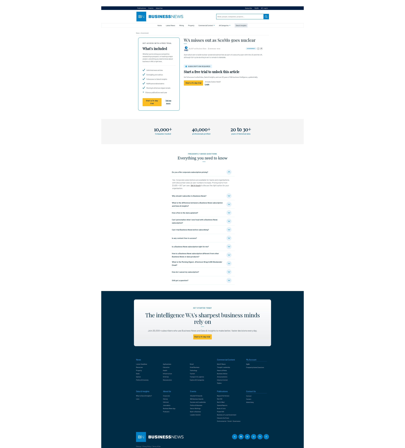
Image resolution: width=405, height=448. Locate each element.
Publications (141, 8)
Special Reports (222, 405)
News (138, 33)
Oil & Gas (166, 377)
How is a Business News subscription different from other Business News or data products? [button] (195, 255)
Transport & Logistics (197, 377)
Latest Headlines (141, 364)
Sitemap (138, 446)
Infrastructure (167, 373)
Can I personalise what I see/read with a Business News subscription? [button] (194, 221)
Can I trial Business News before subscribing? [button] (190, 229)
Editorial (166, 402)
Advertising (250, 402)
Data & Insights (241, 25)
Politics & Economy (142, 380)
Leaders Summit (195, 415)
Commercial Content (205, 25)
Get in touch (196, 185)
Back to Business (195, 412)
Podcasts (166, 412)
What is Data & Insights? (144, 396)
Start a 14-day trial (152, 101)
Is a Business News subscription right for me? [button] (190, 246)
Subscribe (248, 8)
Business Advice (222, 373)
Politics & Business (196, 405)
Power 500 (220, 412)
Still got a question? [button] (180, 280)
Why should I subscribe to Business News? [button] (189, 196)
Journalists (166, 405)
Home (159, 25)
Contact (249, 396)
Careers (248, 399)
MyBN (256, 8)
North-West (221, 402)
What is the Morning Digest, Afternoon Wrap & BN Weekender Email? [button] (197, 263)
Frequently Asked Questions (255, 367)
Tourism (192, 373)
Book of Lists (221, 408)
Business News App (169, 408)
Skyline (219, 383)
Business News (201, 48)
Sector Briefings (195, 408)
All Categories (224, 25)
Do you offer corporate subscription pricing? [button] (190, 172)
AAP (192, 48)
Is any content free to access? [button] (184, 238)
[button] (258, 48)
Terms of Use (156, 446)
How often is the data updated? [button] (185, 213)
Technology (193, 370)
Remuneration (167, 380)
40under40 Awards (196, 396)
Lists (137, 399)
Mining (181, 25)
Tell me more (168, 101)
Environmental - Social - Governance (228, 421)
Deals (138, 373)
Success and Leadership (198, 402)
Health (165, 370)
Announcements (222, 377)
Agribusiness (167, 364)
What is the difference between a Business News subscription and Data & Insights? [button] (197, 204)
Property (191, 25)
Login (207, 84)
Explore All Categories (197, 380)
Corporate (166, 396)
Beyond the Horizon (223, 396)
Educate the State (223, 418)
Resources (139, 367)
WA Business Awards (196, 399)
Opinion (138, 377)
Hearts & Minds (222, 370)
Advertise (159, 8)
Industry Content (222, 380)
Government (145, 33)
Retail (192, 364)
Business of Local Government (226, 415)
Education (166, 367)
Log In (265, 8)
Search (266, 16)
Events (150, 8)
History (165, 399)
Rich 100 (219, 399)
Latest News (170, 25)
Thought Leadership (223, 367)
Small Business (194, 367)
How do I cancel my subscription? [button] (185, 272)
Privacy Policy (147, 446)
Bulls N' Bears (221, 364)
